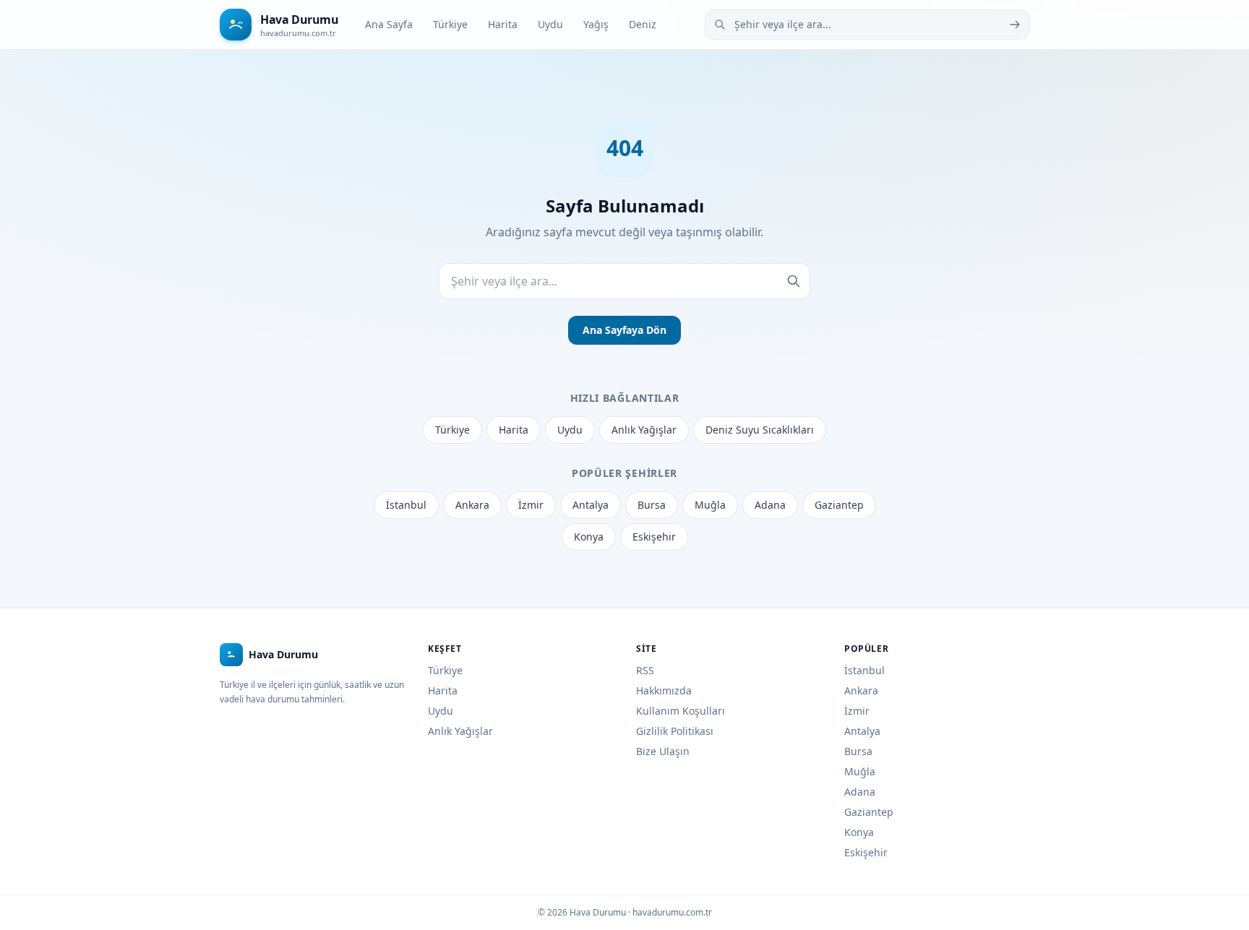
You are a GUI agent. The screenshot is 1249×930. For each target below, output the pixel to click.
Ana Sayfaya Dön (624, 330)
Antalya (590, 505)
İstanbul (406, 505)
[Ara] (1014, 24)
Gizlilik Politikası (674, 731)
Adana (770, 505)
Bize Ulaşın (663, 751)
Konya (589, 536)
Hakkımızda (664, 690)
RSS (645, 670)
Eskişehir (654, 536)
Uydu (550, 24)
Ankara (472, 505)
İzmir (531, 505)
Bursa (652, 505)
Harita (503, 24)
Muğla (710, 505)
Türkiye (450, 24)
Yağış (596, 24)
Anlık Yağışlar (644, 429)
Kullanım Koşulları (680, 711)
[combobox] (867, 24)
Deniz (642, 24)
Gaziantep (839, 505)
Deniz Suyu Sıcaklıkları (759, 429)
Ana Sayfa (389, 24)
